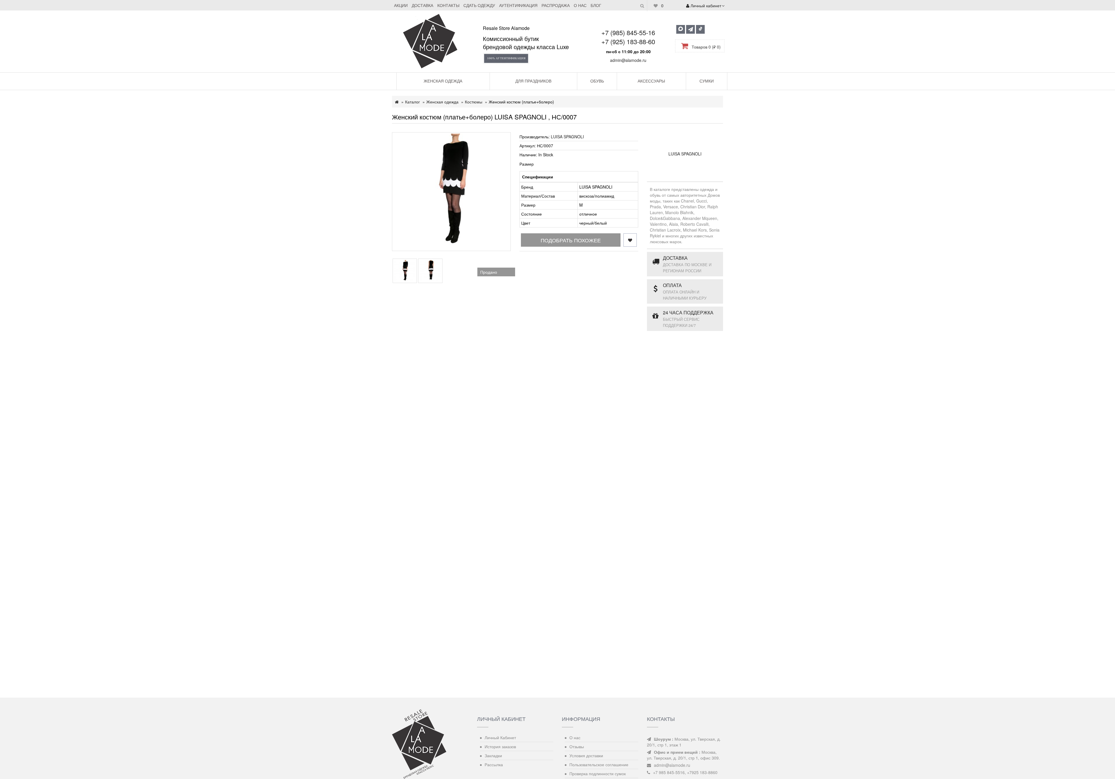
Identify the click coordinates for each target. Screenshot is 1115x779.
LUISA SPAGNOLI (567, 136)
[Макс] (680, 29)
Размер (526, 164)
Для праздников (533, 81)
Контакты (448, 5)
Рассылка (494, 764)
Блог (596, 5)
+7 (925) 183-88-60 (628, 41)
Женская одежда (443, 81)
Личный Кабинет (500, 737)
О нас (580, 5)
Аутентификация (518, 5)
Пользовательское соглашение (598, 764)
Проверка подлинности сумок (597, 773)
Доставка (422, 5)
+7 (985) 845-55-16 (628, 32)
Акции (401, 5)
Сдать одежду (479, 5)
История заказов (500, 746)
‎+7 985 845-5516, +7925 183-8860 (685, 772)
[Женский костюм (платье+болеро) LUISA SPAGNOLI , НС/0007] (451, 191)
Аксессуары (651, 81)
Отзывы (576, 746)
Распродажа (556, 5)
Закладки (493, 755)
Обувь (597, 81)
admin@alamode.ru (628, 60)
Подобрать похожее (571, 240)
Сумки (706, 81)
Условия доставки (586, 755)
